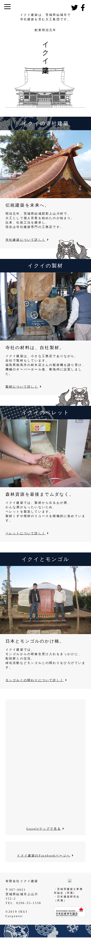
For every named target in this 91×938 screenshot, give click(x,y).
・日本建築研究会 (67, 896)
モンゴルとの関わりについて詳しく (35, 680)
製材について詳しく (22, 386)
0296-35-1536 (28, 903)
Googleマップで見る (43, 828)
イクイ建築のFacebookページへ (43, 855)
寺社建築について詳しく (26, 239)
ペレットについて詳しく (26, 533)
